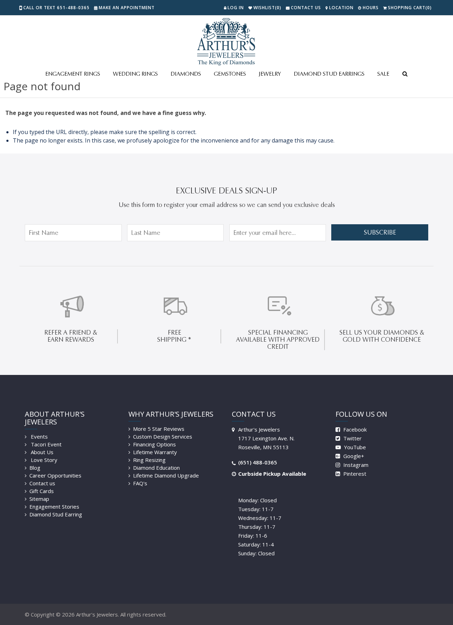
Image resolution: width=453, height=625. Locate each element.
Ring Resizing (149, 459)
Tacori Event (45, 444)
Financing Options (154, 444)
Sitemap (39, 498)
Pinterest (354, 473)
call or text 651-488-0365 (56, 8)
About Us (41, 452)
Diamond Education (156, 467)
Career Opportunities (55, 475)
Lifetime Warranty (155, 452)
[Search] (405, 74)
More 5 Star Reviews (158, 428)
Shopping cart (410, 8)
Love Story (43, 459)
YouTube (354, 447)
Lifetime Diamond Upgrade (166, 475)
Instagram (355, 464)
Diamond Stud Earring (55, 514)
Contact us (42, 483)
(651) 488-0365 (257, 462)
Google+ (353, 455)
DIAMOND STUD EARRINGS (329, 73)
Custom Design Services (162, 436)
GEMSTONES (230, 73)
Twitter (352, 438)
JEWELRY (270, 73)
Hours (371, 8)
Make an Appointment (127, 8)
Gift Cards (41, 490)
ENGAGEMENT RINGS (72, 73)
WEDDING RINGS (135, 73)
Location (341, 8)
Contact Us (306, 8)
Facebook (354, 429)
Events (38, 436)
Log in (236, 8)
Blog (34, 467)
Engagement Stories (54, 506)
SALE (383, 73)
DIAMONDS (186, 73)
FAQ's (140, 483)
